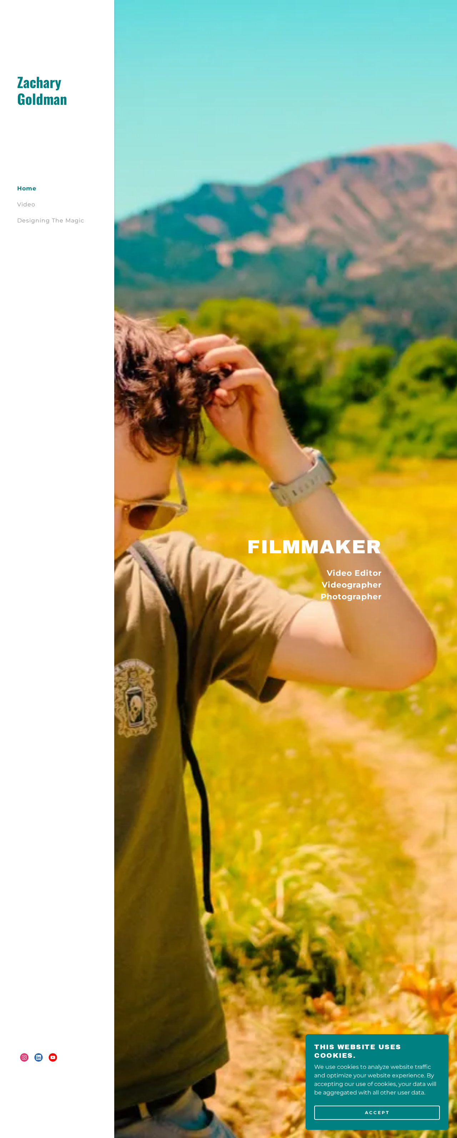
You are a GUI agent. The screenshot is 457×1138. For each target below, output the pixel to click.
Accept (377, 1112)
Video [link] (26, 204)
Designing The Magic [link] (50, 220)
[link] (57, 102)
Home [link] (26, 188)
